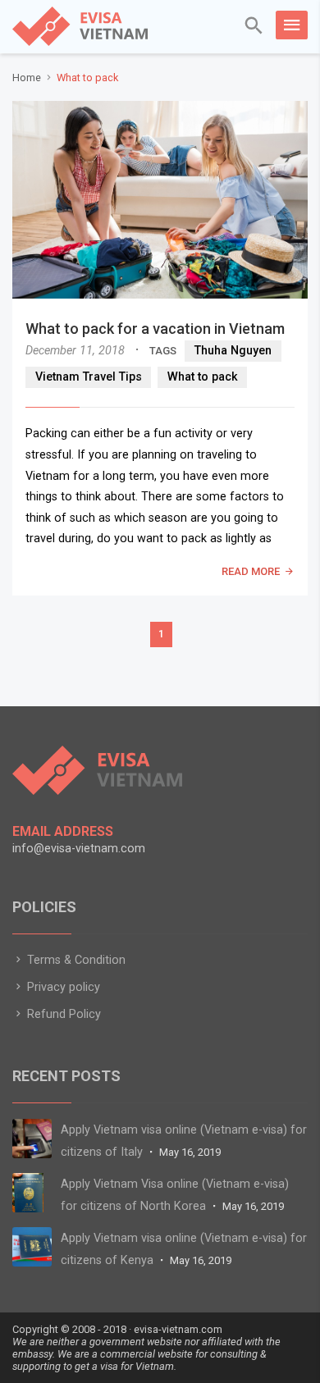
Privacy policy (62, 987)
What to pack (202, 377)
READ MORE (251, 571)
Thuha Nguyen (233, 351)
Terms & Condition (75, 960)
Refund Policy (62, 1014)
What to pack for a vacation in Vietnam (155, 328)
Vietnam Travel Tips (88, 377)
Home (26, 77)
